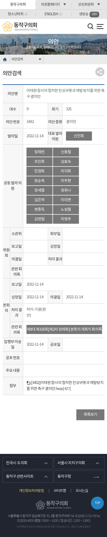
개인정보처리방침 (31, 491)
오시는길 (82, 491)
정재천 (39, 152)
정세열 (39, 190)
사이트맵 (60, 491)
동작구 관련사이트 (20, 476)
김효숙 (66, 161)
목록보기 (90, 414)
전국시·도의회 (16, 463)
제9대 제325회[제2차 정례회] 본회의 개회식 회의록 (64, 329)
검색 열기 (91, 26)
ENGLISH (51, 14)
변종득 (39, 209)
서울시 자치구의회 (71, 463)
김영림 (39, 219)
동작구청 (64, 476)
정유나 (66, 190)
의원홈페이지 (50, 5)
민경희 (39, 171)
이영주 (66, 219)
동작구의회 (18, 5)
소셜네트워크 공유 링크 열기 (99, 71)
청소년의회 (15, 14)
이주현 (66, 181)
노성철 (66, 209)
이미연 (66, 200)
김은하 (39, 200)
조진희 (39, 161)
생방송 (88, 14)
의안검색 (17, 59)
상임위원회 (86, 5)
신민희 (79, 136)
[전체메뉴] (100, 26)
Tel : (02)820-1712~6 (82, 516)
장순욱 (39, 181)
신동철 (66, 152)
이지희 (66, 171)
